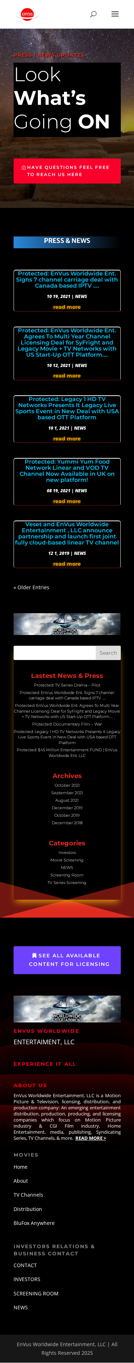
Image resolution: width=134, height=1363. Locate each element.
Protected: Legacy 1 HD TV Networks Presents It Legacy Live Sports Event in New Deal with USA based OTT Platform (67, 408)
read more (67, 307)
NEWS (81, 296)
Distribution (28, 1209)
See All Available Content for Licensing (69, 959)
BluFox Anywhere (34, 1223)
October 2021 (67, 785)
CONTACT (25, 1265)
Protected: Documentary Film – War (67, 724)
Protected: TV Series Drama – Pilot (67, 685)
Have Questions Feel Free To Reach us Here (68, 171)
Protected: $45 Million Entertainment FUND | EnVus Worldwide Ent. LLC (67, 752)
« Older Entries (31, 587)
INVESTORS (27, 1279)
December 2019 (67, 807)
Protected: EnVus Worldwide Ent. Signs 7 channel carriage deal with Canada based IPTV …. (67, 279)
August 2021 (67, 800)
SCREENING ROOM (36, 1293)
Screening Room (67, 875)
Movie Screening (67, 860)
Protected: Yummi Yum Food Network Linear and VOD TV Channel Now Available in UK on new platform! (67, 470)
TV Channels (28, 1194)
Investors (67, 852)
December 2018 (67, 822)
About (21, 1180)
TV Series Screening (67, 882)
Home (21, 1166)
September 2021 (67, 792)
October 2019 (67, 815)
